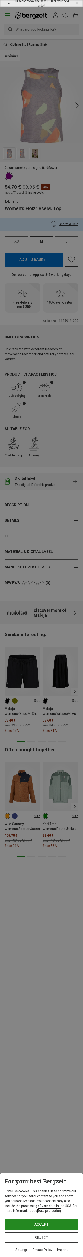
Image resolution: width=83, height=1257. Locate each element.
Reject (41, 1237)
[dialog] (41, 1215)
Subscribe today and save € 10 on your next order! (41, 3)
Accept (41, 1224)
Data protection (49, 1211)
